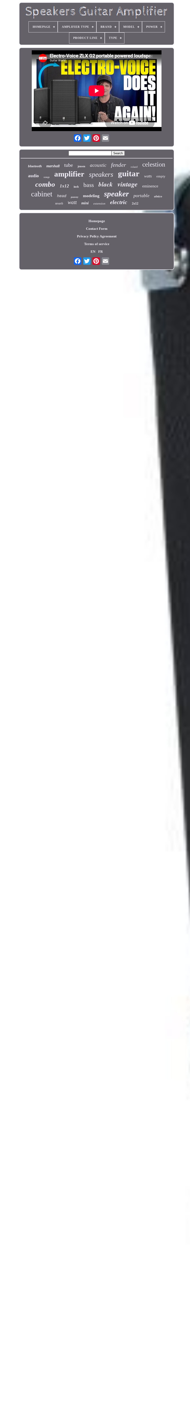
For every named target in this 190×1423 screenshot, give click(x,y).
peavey (74, 197)
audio (33, 175)
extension (99, 203)
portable (141, 195)
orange (47, 177)
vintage (127, 184)
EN (93, 251)
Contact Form (97, 228)
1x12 (64, 185)
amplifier (69, 174)
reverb (59, 203)
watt (72, 202)
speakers (101, 174)
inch (76, 186)
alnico (158, 196)
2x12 (135, 203)
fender (118, 165)
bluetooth (35, 166)
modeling (91, 195)
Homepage (97, 221)
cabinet (41, 194)
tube (68, 165)
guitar (128, 173)
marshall (53, 166)
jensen (81, 166)
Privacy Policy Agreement (97, 236)
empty (160, 176)
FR (100, 251)
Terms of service (96, 244)
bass (88, 185)
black (105, 184)
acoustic (98, 165)
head (61, 196)
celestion (153, 164)
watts (148, 176)
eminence (150, 186)
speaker (116, 193)
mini (85, 203)
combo (45, 184)
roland (134, 166)
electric (118, 202)
